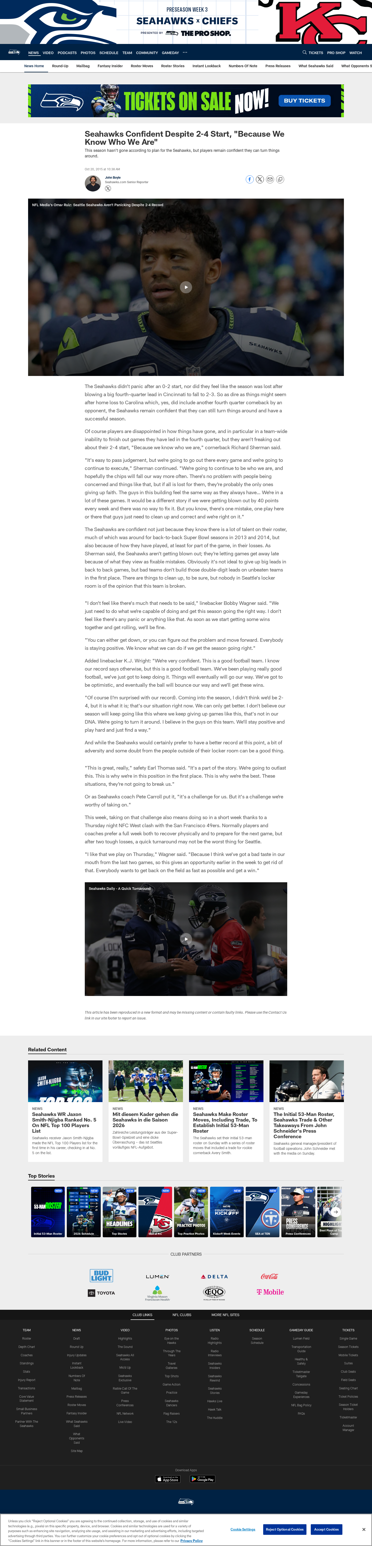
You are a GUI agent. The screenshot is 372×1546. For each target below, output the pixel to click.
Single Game (348, 1338)
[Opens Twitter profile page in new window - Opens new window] (108, 188)
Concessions (301, 1384)
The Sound (125, 1346)
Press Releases (77, 1396)
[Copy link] (280, 179)
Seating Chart (348, 1388)
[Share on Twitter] (260, 182)
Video (125, 1330)
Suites (348, 1363)
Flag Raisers (171, 1413)
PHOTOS (172, 1330)
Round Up (77, 1346)
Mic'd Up (125, 1367)
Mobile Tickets (348, 1355)
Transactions (26, 1388)
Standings (27, 1363)
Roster (26, 1338)
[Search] (305, 52)
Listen (215, 1330)
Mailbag (76, 1388)
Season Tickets (348, 1346)
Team (27, 1330)
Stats (26, 1371)
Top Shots (172, 1376)
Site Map (77, 1451)
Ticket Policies (348, 1396)
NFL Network (125, 1413)
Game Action (171, 1384)
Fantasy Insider (77, 1413)
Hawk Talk (214, 1409)
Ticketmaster (348, 1417)
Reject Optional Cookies (285, 1529)
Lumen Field (301, 1338)
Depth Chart (26, 1346)
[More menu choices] (185, 52)
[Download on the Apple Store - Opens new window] (167, 1479)
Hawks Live (214, 1401)
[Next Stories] (336, 1212)
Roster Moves (77, 1405)
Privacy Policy (191, 1541)
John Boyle (113, 177)
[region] (186, 1530)
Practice (171, 1392)
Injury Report (26, 1380)
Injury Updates (77, 1355)
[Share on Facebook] (250, 182)
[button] (186, 287)
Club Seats (348, 1371)
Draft (76, 1338)
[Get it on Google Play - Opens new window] (202, 1481)
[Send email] (270, 182)
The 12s (171, 1421)
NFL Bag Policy (301, 1405)
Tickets (348, 1330)
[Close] (363, 1529)
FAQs (301, 1413)
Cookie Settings (243, 1529)
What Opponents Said (76, 1438)
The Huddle (214, 1417)
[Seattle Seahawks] (186, 1502)
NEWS (76, 1330)
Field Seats (348, 1380)
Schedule (257, 1330)
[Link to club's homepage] (14, 52)
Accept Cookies (326, 1529)
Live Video (125, 1421)
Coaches (27, 1355)
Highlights (125, 1338)
